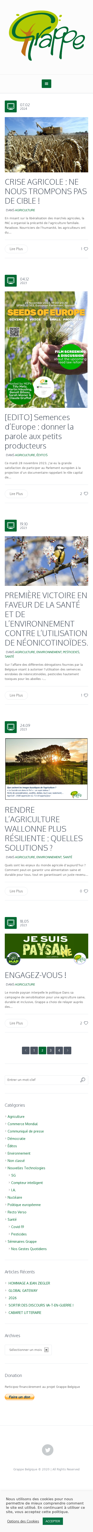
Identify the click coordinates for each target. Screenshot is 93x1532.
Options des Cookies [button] (23, 1521)
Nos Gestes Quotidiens (29, 1249)
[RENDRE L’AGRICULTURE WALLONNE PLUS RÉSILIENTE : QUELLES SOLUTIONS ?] (46, 769)
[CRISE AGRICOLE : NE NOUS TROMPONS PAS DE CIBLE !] (46, 144)
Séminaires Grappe (22, 1241)
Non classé (16, 1161)
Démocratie (17, 1139)
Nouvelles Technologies (26, 1168)
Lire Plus (16, 249)
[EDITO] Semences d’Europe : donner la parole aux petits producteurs (39, 431)
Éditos (41, 455)
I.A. (13, 1190)
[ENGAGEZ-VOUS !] (46, 949)
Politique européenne (24, 1205)
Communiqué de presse (26, 1131)
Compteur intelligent (27, 1183)
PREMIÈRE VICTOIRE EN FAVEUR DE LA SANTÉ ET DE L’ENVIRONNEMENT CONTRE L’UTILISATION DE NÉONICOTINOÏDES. (46, 618)
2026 (13, 1298)
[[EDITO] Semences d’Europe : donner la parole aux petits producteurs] (46, 349)
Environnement (49, 652)
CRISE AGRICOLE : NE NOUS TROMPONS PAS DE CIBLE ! (46, 191)
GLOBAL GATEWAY (23, 1291)
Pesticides (71, 652)
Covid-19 (17, 1227)
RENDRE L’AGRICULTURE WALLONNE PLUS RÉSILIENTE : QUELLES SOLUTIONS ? (44, 829)
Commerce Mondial (23, 1124)
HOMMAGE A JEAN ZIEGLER (29, 1283)
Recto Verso (17, 1212)
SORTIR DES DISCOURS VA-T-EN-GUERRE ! (41, 1305)
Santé (9, 656)
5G (13, 1175)
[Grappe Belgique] (46, 35)
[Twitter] (48, 1450)
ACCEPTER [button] (53, 1521)
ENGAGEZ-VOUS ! (36, 975)
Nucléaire (15, 1197)
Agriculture (25, 210)
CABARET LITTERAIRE (25, 1313)
